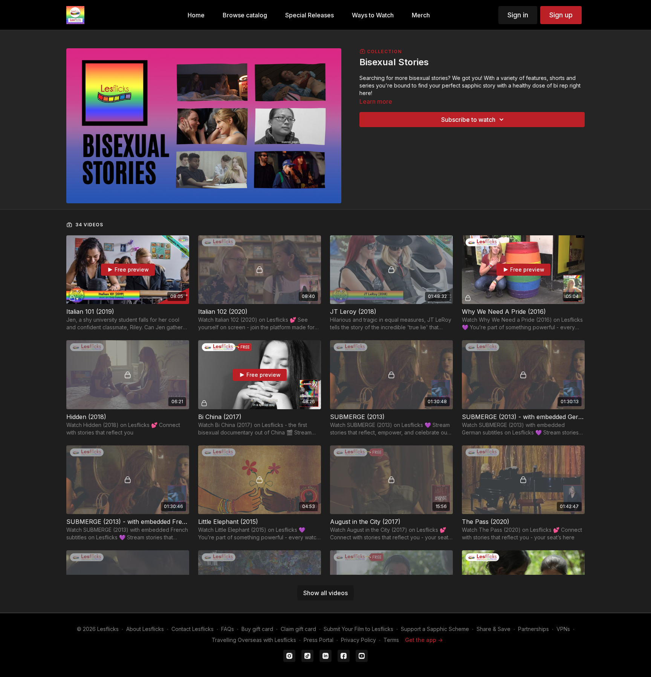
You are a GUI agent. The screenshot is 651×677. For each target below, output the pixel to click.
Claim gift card (298, 629)
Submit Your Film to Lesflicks (358, 629)
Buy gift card (257, 629)
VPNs (563, 629)
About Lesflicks (145, 629)
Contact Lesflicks (192, 629)
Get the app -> (424, 640)
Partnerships (533, 629)
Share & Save (493, 629)
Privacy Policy (358, 640)
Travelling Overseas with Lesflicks (254, 640)
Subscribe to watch (468, 119)
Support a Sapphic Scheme (435, 629)
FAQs (227, 629)
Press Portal (318, 640)
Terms (391, 640)
